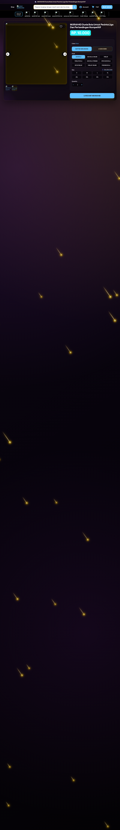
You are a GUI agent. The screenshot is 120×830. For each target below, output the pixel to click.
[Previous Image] (9, 54)
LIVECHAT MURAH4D (92, 96)
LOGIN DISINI (102, 49)
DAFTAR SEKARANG (81, 49)
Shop (12, 7)
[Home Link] (23, 7)
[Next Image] (64, 54)
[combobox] (53, 7)
